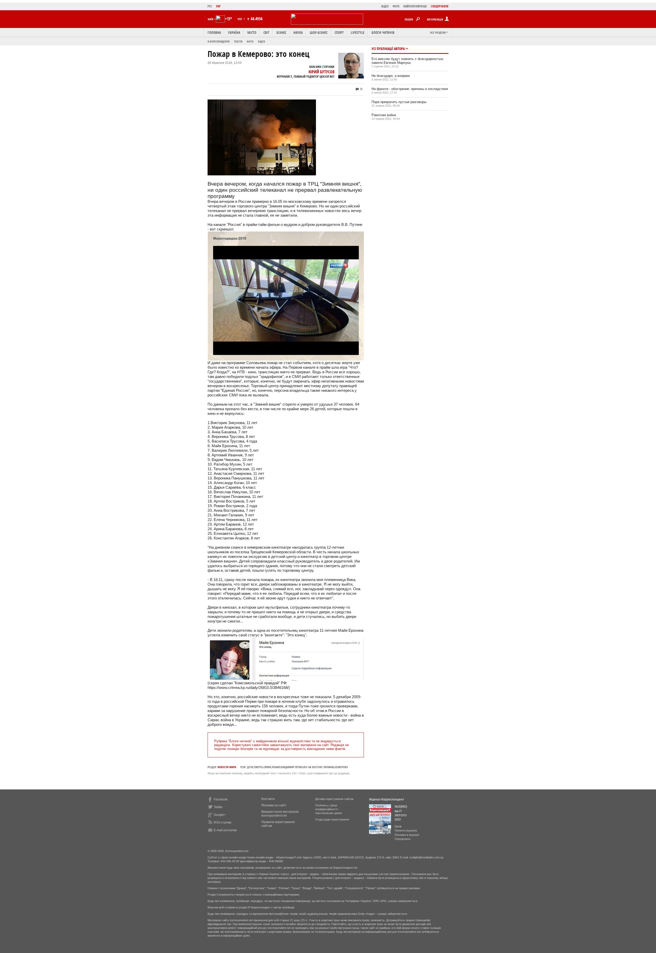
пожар (276, 767)
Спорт (339, 32)
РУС (210, 6)
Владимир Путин (291, 767)
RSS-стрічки (222, 822)
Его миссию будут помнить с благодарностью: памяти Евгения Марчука (408, 61)
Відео (261, 41)
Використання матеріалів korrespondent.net (280, 813)
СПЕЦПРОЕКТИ (439, 6)
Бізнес (281, 32)
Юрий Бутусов (321, 72)
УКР (218, 6)
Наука (298, 32)
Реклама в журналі (407, 834)
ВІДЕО (385, 6)
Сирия (267, 767)
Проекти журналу (406, 830)
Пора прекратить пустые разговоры (399, 102)
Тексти (238, 41)
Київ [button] (210, 19)
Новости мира (227, 767)
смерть (258, 767)
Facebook (221, 799)
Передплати (402, 838)
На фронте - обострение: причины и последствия (410, 89)
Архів (398, 826)
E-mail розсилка (225, 830)
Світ (266, 32)
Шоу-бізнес (318, 32)
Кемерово (341, 767)
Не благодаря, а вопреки (391, 76)
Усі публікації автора (388, 48)
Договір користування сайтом (334, 798)
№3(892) (401, 806)
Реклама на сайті (273, 805)
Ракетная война (384, 115)
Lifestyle (357, 32)
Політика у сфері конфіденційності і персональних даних (328, 809)
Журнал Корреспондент (386, 799)
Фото (250, 41)
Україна (234, 32)
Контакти (268, 799)
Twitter (218, 807)
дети (250, 767)
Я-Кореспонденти (219, 41)
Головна (214, 32)
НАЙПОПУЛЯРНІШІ (415, 6)
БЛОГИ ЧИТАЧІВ (383, 32)
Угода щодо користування (332, 819)
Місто (251, 32)
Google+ (220, 815)
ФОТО (396, 6)
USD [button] (240, 19)
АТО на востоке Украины (318, 767)
